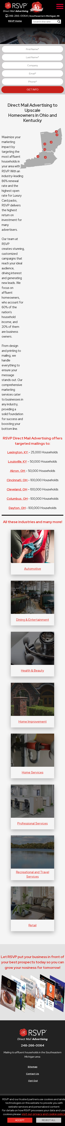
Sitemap (32, 1066)
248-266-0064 (18, 16)
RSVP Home (15, 20)
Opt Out (33, 1080)
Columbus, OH (17, 499)
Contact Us (32, 1073)
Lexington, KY (17, 452)
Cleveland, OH (17, 489)
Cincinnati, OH (17, 480)
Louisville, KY (17, 461)
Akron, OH (18, 471)
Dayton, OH (17, 508)
